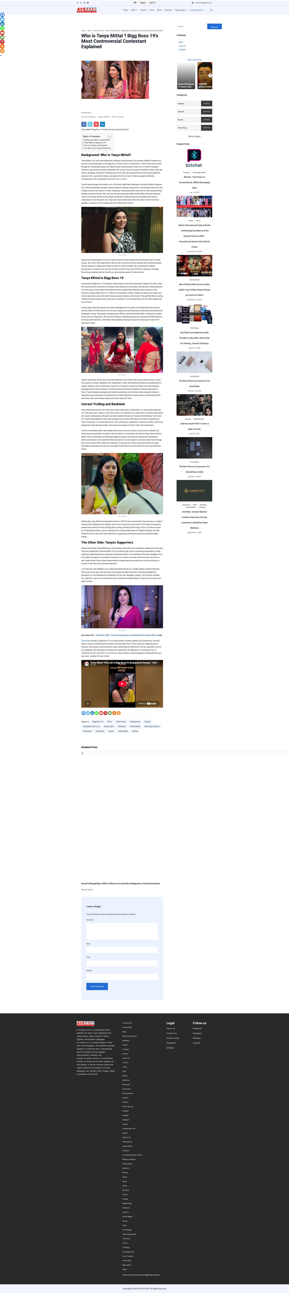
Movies (187, 419)
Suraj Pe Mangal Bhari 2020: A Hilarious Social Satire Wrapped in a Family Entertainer (120, 883)
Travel (124, 1243)
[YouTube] (88, 3)
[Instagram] (84, 3)
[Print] (114, 713)
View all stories (194, 60)
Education (186, 505)
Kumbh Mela (135, 726)
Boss (110, 722)
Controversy (121, 722)
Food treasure (127, 1106)
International (127, 1142)
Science (125, 1212)
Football (125, 1111)
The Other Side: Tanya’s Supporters (97, 148)
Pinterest (197, 1038)
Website (89, 970)
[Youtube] (101, 713)
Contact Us (172, 1033)
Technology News (199, 172)
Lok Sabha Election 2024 (132, 1155)
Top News (126, 1239)
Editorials (126, 1080)
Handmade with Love (91, 726)
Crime (151, 10)
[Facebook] (77, 3)
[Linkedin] (92, 713)
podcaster (100, 731)
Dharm (125, 1076)
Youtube (196, 1043)
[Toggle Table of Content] (108, 137)
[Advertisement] (194, 552)
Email (88, 957)
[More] (119, 713)
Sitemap (170, 1048)
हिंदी (135, 3)
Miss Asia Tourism (151, 726)
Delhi (124, 1071)
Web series (126, 1265)
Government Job (128, 1128)
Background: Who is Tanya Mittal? (97, 140)
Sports (143, 10)
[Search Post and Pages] (211, 10)
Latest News (127, 1146)
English (143, 3)
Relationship (127, 1203)
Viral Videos (127, 1261)
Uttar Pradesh (127, 1256)
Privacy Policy (173, 1038)
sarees (111, 731)
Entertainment (196, 10)
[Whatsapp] (97, 713)
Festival (125, 1102)
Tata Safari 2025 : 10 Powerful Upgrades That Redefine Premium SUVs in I (126, 635)
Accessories (194, 376)
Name (88, 944)
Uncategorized (128, 1252)
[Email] (110, 713)
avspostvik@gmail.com (203, 3)
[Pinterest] (105, 713)
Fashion (125, 1098)
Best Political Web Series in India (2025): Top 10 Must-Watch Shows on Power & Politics (194, 289)
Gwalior (147, 722)
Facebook (197, 1028)
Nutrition (203, 505)
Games (125, 1124)
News (125, 10)
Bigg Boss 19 (97, 722)
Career (125, 1045)
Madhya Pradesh (129, 1159)
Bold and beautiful (129, 1036)
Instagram (197, 1033)
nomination (87, 731)
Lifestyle (125, 1150)
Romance (126, 1208)
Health (124, 1133)
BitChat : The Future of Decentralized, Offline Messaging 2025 (194, 182)
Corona (125, 1054)
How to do (126, 1137)
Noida (191, 221)
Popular (125, 1199)
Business (168, 10)
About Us (171, 1028)
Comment (90, 920)
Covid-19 (126, 1058)
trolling (135, 731)
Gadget (125, 1115)
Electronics (126, 1089)
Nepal (124, 1177)
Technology (180, 10)
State (133, 10)
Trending (186, 172)
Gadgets (125, 1120)
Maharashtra (127, 1164)
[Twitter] (81, 3)
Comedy (125, 1049)
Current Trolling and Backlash (95, 145)
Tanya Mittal (86, 641)
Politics (125, 1194)
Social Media (191, 507)
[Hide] (1, 55)
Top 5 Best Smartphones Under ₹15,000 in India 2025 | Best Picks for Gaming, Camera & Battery (194, 338)
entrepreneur (135, 722)
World (159, 10)
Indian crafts (109, 726)
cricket (125, 1062)
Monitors (125, 1168)
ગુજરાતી (152, 3)
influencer (122, 726)
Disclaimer (171, 1043)
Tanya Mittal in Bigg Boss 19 (95, 143)
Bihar (124, 1032)
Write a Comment (118, 117)
